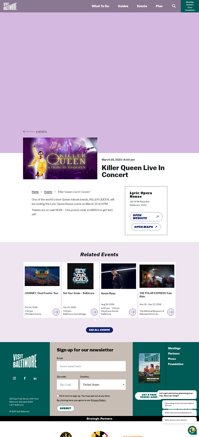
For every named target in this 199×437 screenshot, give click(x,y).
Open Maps (143, 227)
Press (189, 7)
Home (35, 191)
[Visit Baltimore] (24, 360)
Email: (60, 358)
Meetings (190, 2)
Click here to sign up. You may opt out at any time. (84, 396)
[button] (14, 378)
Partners (190, 5)
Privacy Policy (98, 400)
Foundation (190, 10)
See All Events (99, 330)
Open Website (140, 216)
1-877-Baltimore (16, 405)
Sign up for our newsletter (85, 349)
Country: (84, 376)
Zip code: (61, 376)
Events (48, 191)
